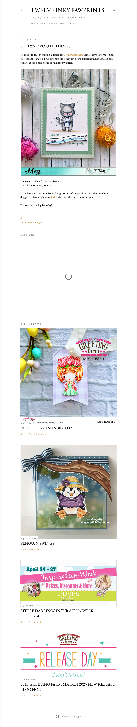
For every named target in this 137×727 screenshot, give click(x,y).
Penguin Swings (37, 543)
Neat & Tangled (35, 222)
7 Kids (54, 197)
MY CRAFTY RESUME (52, 23)
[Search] (115, 9)
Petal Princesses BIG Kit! (46, 427)
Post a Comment (37, 434)
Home (34, 23)
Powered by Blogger (71, 716)
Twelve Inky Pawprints (67, 10)
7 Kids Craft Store (73, 54)
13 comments (35, 622)
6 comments (35, 549)
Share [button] (23, 218)
